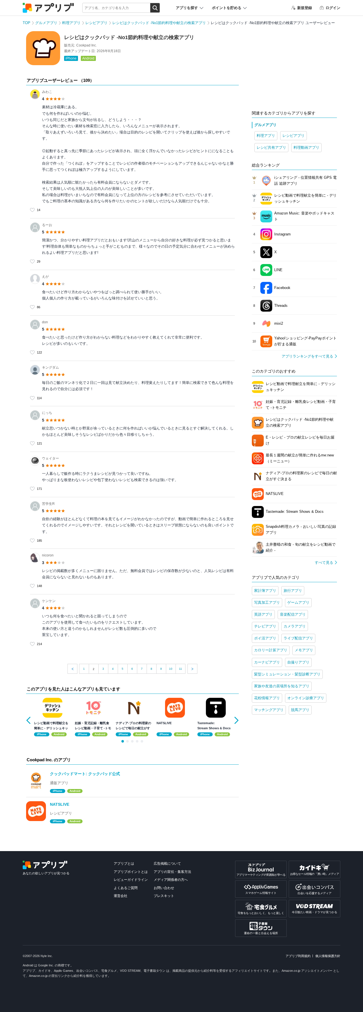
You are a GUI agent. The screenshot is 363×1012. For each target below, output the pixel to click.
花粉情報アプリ (267, 698)
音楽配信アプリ (293, 614)
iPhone (71, 58)
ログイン (333, 8)
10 (170, 668)
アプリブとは (124, 864)
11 (180, 668)
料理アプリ (71, 23)
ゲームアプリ (298, 602)
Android (88, 58)
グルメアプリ (46, 23)
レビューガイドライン (131, 880)
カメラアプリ (295, 626)
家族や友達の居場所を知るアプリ (281, 686)
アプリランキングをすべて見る (307, 356)
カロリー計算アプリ (270, 650)
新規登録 (304, 8)
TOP (26, 23)
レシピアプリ (96, 23)
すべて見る (324, 562)
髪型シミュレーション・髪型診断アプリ (287, 674)
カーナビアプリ (267, 662)
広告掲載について (167, 864)
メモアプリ (304, 650)
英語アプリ (263, 614)
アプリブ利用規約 (298, 956)
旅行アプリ (293, 590)
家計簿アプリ (265, 590)
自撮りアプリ (298, 662)
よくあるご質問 (126, 888)
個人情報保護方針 (327, 956)
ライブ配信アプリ (298, 638)
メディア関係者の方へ (171, 880)
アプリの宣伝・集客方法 (172, 872)
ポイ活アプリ (265, 638)
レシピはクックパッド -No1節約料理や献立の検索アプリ (159, 23)
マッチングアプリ (269, 710)
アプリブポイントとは (131, 872)
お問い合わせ (164, 888)
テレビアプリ (265, 626)
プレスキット (164, 896)
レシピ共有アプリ (271, 147)
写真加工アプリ (267, 602)
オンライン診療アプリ (305, 698)
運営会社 (120, 896)
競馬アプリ (300, 710)
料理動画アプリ (306, 147)
